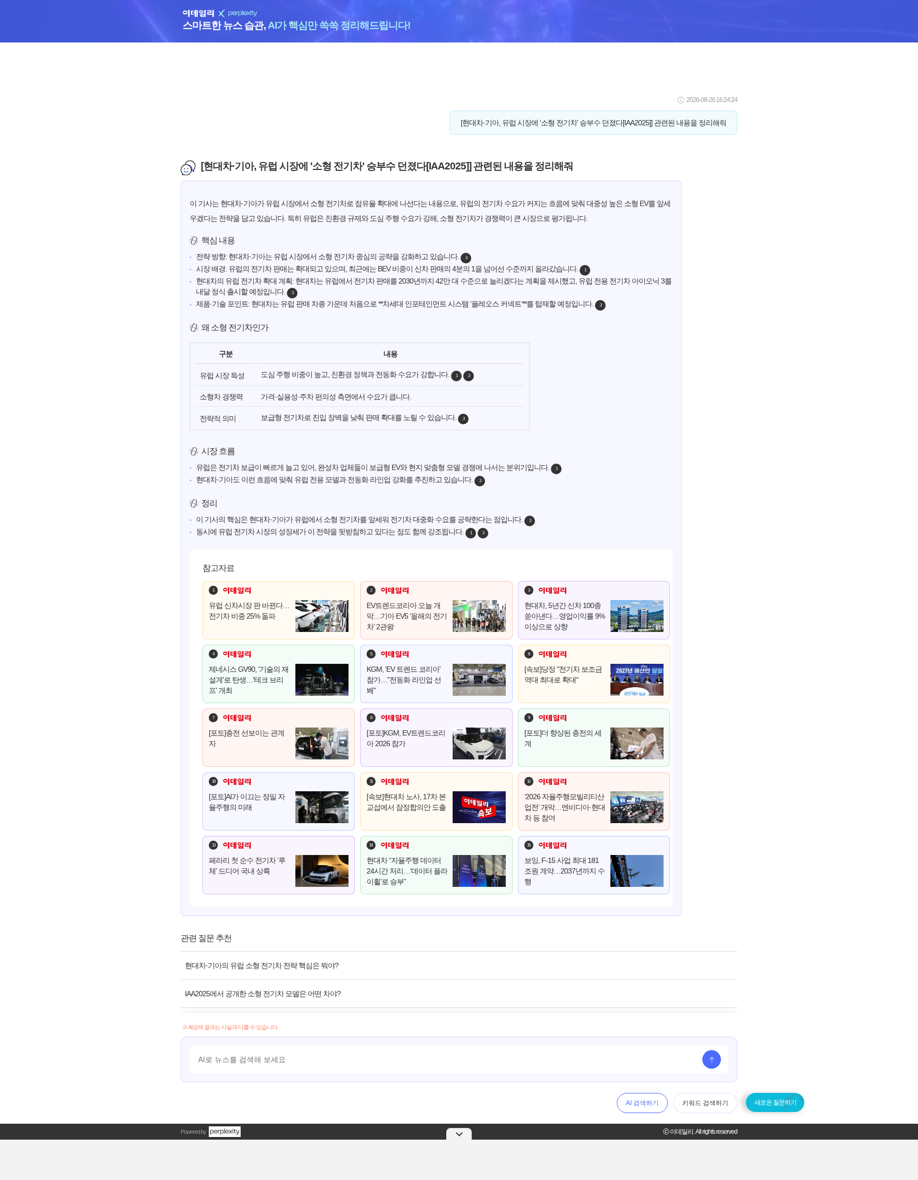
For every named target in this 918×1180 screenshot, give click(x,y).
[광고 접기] (459, 1134)
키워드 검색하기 (705, 1103)
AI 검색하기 (642, 1103)
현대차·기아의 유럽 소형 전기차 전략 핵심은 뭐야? (261, 965)
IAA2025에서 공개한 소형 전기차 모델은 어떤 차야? (263, 993)
